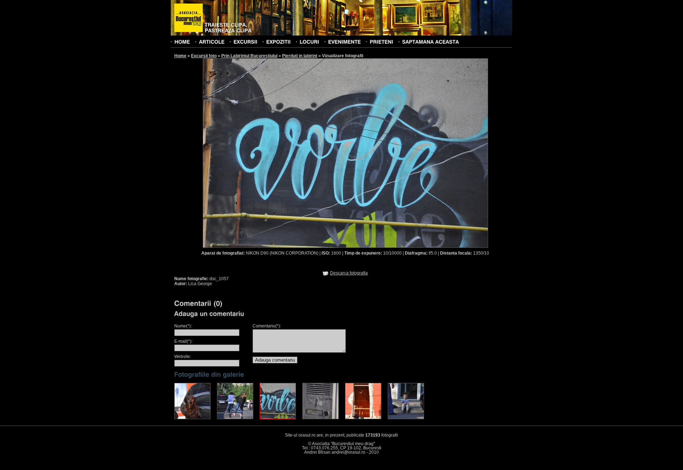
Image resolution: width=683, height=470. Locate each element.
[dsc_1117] (406, 417)
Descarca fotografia (349, 273)
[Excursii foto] (245, 41)
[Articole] (211, 41)
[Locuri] (309, 41)
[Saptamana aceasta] (430, 41)
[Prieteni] (381, 41)
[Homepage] (188, 18)
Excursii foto (204, 55)
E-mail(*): (183, 341)
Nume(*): (183, 326)
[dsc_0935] (192, 417)
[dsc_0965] (235, 417)
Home (180, 55)
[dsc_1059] (320, 417)
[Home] (182, 41)
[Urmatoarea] (417, 152)
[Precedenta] (274, 152)
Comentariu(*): (267, 326)
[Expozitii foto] (278, 41)
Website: (182, 356)
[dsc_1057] (278, 417)
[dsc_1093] (363, 417)
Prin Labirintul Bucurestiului (249, 55)
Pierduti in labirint (299, 55)
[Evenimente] (344, 41)
